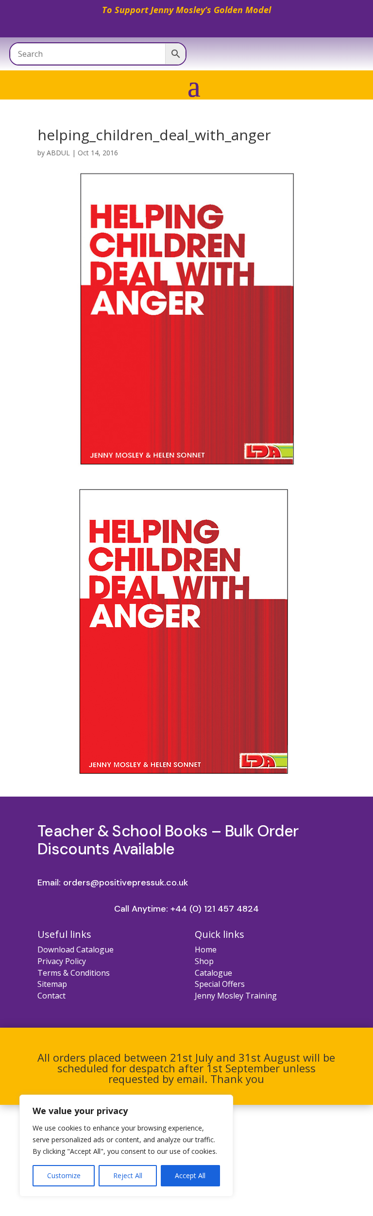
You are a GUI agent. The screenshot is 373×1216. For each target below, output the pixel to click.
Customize (64, 1175)
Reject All (127, 1175)
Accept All (190, 1175)
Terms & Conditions (73, 972)
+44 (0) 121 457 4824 (214, 909)
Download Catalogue (75, 949)
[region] (126, 1146)
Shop (204, 961)
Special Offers (220, 984)
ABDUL (58, 152)
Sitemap (52, 984)
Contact (51, 995)
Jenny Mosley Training (236, 995)
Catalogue (213, 972)
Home (206, 949)
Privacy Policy (61, 961)
